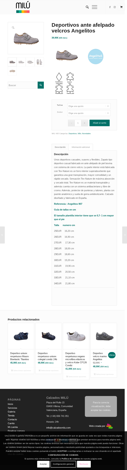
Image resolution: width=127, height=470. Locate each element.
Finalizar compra (16, 431)
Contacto (12, 419)
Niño (79, 133)
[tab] (60, 147)
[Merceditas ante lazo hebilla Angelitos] (2, 235)
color (60, 112)
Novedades (86, 133)
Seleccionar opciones (22, 370)
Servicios (12, 408)
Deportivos (73, 133)
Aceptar (43, 464)
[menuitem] (86, 7)
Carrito (11, 423)
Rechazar (83, 464)
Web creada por (97, 426)
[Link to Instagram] (114, 7)
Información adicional (81, 147)
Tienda (11, 415)
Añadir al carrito (99, 123)
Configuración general (63, 464)
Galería (11, 411)
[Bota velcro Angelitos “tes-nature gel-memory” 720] (124, 235)
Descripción (60, 147)
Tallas (60, 105)
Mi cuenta (13, 427)
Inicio (10, 404)
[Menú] (93, 7)
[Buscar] (86, 7)
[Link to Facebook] (110, 7)
